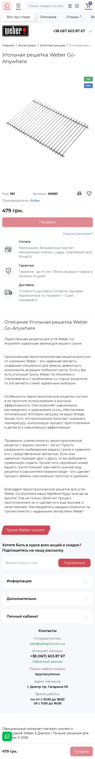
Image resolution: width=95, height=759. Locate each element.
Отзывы (73, 17)
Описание (48, 17)
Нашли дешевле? (78, 233)
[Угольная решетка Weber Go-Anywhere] (47, 129)
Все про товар (18, 17)
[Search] (76, 5)
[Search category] (70, 5)
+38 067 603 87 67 (69, 31)
